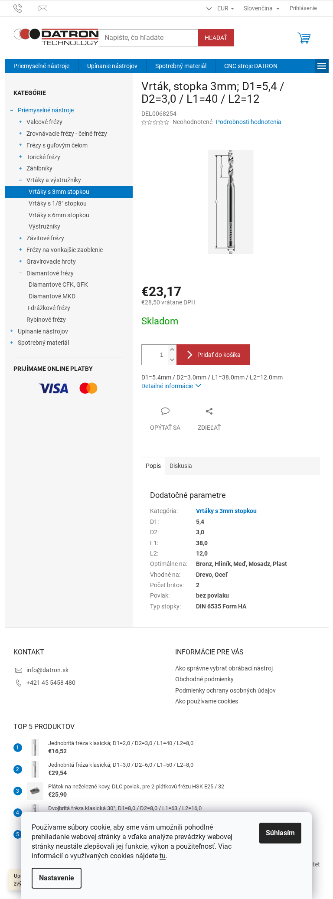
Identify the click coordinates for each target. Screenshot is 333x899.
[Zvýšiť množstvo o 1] (172, 350)
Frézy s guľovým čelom (57, 145)
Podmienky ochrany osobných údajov (225, 690)
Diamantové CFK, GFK (58, 284)
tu (163, 856)
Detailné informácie (167, 385)
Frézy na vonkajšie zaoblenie (64, 249)
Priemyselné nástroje (46, 110)
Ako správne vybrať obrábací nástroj (224, 668)
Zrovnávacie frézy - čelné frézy (66, 133)
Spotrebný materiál (43, 342)
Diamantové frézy (50, 273)
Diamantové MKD (52, 296)
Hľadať (216, 37)
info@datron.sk (47, 670)
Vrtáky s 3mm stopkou (59, 191)
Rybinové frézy (46, 319)
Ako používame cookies (206, 701)
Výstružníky (44, 226)
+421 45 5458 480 (50, 682)
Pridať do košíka (219, 354)
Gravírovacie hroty (51, 261)
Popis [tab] (153, 465)
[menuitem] (41, 66)
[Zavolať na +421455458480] (26, 7)
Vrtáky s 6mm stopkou (59, 215)
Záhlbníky (39, 168)
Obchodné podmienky (204, 679)
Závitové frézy (45, 238)
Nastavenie (56, 878)
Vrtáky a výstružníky (53, 180)
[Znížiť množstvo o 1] (172, 360)
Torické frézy (43, 157)
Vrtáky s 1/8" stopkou (58, 203)
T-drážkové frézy (48, 307)
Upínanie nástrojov (43, 331)
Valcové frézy (44, 121)
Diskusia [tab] (181, 465)
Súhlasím (280, 833)
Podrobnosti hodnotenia (248, 121)
